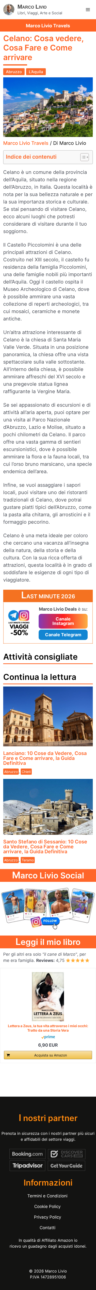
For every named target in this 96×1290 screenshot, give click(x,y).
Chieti (26, 772)
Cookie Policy (47, 1206)
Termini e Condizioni (47, 1195)
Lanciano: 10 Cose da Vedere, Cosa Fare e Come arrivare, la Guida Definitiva (45, 758)
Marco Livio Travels (25, 143)
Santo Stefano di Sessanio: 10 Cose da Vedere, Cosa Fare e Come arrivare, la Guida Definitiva (45, 846)
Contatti (47, 1227)
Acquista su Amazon (50, 1055)
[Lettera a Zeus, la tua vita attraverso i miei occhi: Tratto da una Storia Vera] (48, 996)
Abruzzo (14, 71)
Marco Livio (32, 6)
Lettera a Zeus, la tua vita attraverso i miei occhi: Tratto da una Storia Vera (48, 1028)
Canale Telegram (63, 634)
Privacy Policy (47, 1217)
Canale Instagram (63, 621)
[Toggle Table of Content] (82, 157)
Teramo (28, 860)
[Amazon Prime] (48, 1037)
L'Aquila (36, 71)
